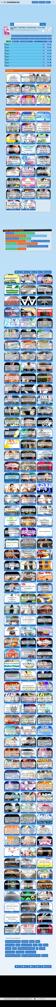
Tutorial (9, 41)
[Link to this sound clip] (48, 44)
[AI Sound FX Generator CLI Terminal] (17, 999)
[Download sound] (46, 44)
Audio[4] (7, 56)
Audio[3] (7, 53)
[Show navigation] (53, 2)
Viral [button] (19, 272)
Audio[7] (7, 65)
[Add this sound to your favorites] (50, 44)
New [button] (33, 272)
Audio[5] (7, 59)
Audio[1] (7, 47)
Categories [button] (47, 272)
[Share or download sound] (43, 44)
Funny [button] (26, 272)
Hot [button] (39, 272)
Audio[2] (7, 50)
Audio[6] (7, 62)
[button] (43, 31)
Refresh (16, 41)
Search (42, 24)
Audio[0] (7, 44)
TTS (14, 998)
